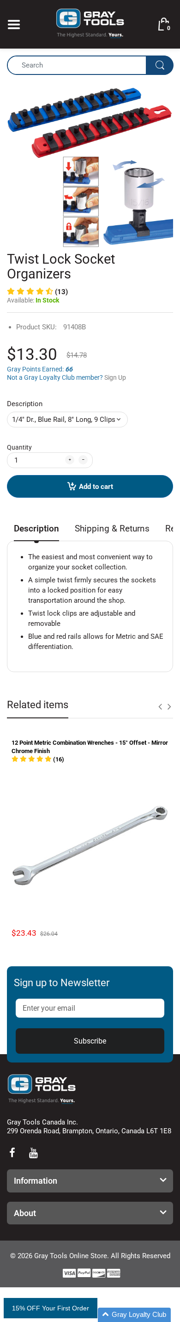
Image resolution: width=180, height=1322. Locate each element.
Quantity (19, 447)
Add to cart (96, 486)
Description (24, 404)
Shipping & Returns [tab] (112, 528)
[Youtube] (33, 1152)
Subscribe (90, 1041)
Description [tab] (36, 528)
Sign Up (115, 377)
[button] (37, 292)
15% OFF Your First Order (50, 1308)
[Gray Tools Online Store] (90, 23)
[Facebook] (12, 1152)
